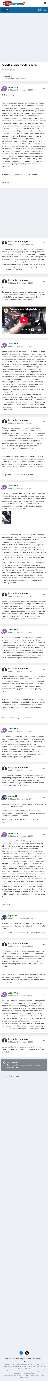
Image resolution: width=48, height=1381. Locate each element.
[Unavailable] (6, 517)
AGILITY (24, 78)
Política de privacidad (22, 1359)
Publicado (20, 90)
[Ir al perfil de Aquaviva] (4, 88)
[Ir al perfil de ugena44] (4, 797)
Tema (7, 1359)
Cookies (24, 1361)
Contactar (37, 1359)
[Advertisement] (24, 37)
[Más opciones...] (43, 88)
